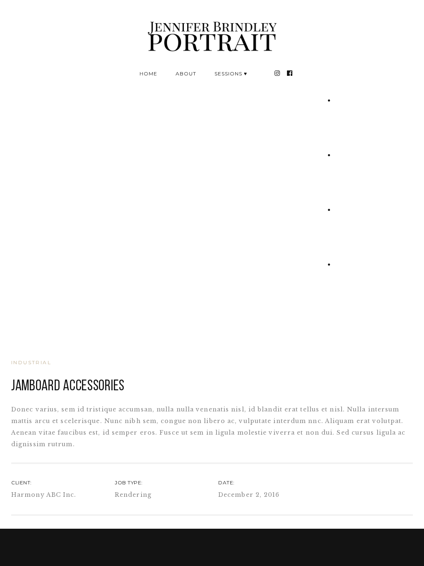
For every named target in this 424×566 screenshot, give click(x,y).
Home (148, 73)
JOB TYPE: (129, 482)
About (186, 73)
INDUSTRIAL (31, 362)
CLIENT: (21, 482)
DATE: (226, 482)
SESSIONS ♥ (230, 73)
